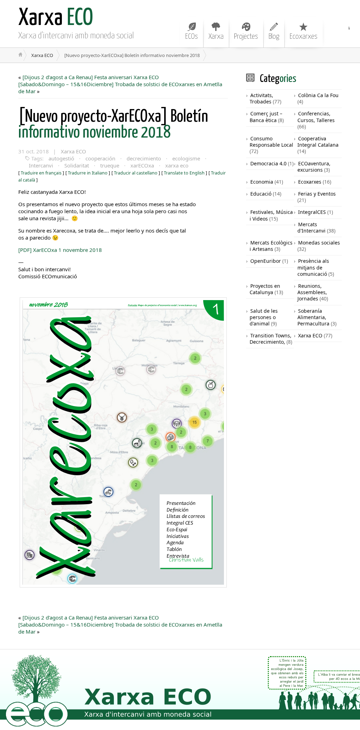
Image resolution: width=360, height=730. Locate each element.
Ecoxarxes (303, 36)
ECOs (191, 36)
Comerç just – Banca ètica (266, 116)
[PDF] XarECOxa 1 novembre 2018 (60, 249)
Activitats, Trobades (261, 98)
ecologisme (186, 158)
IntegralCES (312, 212)
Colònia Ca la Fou (318, 95)
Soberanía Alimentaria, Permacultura (313, 317)
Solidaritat (76, 165)
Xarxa (216, 36)
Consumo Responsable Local (271, 141)
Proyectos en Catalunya (265, 289)
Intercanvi (41, 165)
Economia (261, 181)
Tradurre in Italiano (88, 173)
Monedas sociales (319, 242)
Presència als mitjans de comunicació (313, 267)
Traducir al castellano (136, 173)
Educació (260, 193)
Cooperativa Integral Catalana (318, 141)
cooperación (100, 158)
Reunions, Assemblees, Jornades (312, 292)
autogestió (61, 158)
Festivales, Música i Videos (271, 215)
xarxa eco (176, 165)
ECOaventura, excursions (313, 166)
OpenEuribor (265, 261)
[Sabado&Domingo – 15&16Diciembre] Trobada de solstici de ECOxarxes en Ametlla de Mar (120, 88)
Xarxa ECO (42, 55)
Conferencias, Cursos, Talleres (316, 116)
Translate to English (184, 173)
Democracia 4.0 (268, 163)
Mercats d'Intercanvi (311, 227)
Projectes (246, 36)
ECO (55, 18)
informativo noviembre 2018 (113, 125)
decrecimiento (144, 158)
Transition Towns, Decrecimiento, (270, 338)
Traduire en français (41, 173)
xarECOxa (142, 165)
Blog (274, 36)
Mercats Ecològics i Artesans (271, 245)
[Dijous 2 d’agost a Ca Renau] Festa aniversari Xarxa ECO (90, 77)
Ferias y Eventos (317, 193)
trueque (109, 165)
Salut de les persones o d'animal (264, 317)
